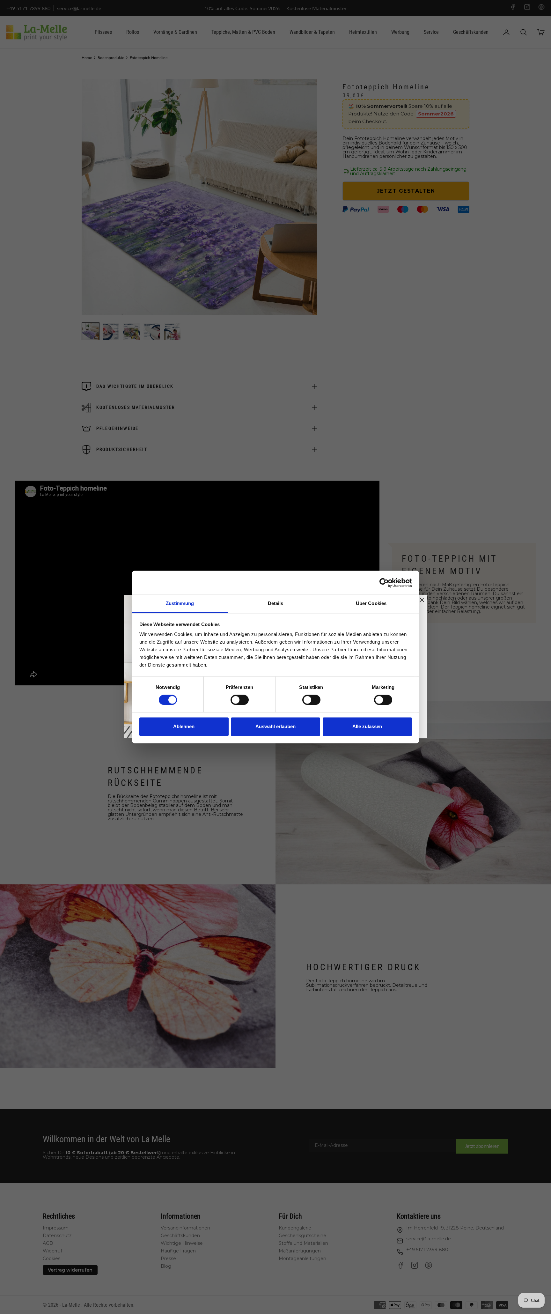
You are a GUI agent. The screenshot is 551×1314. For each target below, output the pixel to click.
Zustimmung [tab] (180, 603)
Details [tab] (275, 603)
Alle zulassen (367, 726)
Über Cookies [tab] (371, 603)
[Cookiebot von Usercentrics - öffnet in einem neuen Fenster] (384, 582)
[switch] (240, 700)
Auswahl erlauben (275, 726)
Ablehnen (184, 726)
